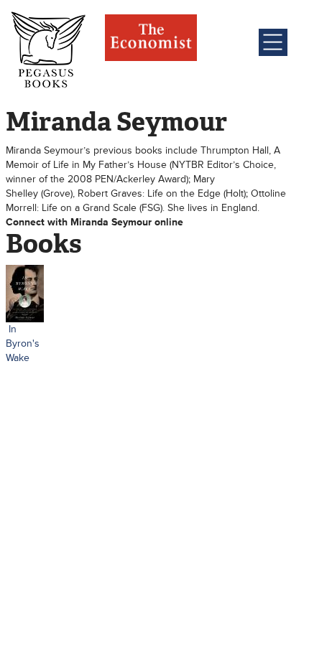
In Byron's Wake (23, 343)
